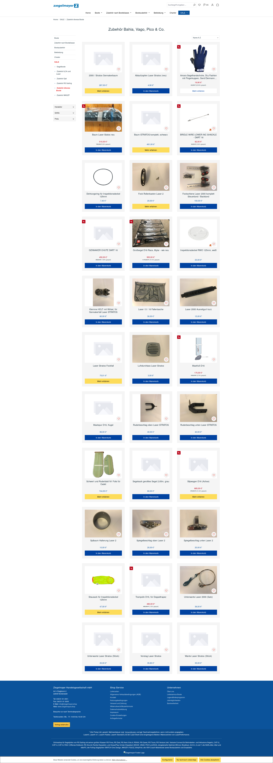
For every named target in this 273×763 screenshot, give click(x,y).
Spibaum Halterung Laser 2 (103, 540)
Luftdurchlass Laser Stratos (151, 365)
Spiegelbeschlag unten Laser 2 (198, 540)
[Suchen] (194, 5)
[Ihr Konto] (212, 5)
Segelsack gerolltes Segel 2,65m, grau (151, 481)
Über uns (170, 691)
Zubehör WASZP (63, 95)
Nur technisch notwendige (186, 760)
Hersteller (58, 107)
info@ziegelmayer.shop (68, 704)
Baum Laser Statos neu (103, 134)
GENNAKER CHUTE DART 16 (103, 250)
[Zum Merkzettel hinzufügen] (118, 69)
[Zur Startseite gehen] (94, 6)
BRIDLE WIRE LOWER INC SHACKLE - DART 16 (198, 136)
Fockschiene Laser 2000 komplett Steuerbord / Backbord (198, 195)
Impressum (114, 712)
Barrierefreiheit (172, 703)
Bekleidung (58, 52)
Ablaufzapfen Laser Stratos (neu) (151, 75)
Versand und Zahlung (118, 703)
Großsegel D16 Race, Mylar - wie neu (151, 250)
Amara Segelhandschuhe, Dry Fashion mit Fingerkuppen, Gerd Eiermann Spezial (198, 77)
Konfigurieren (167, 760)
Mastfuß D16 (198, 365)
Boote (56, 38)
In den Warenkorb (150, 90)
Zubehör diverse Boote (63, 89)
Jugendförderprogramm (176, 697)
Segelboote (60, 66)
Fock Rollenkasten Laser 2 (150, 193)
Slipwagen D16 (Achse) (198, 481)
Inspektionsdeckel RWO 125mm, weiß (198, 250)
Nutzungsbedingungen (118, 700)
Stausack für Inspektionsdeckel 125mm (103, 598)
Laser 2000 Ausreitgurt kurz (198, 309)
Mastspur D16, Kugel (103, 425)
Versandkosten (130, 732)
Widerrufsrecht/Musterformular (121, 706)
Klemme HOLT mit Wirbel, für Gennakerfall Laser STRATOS (103, 310)
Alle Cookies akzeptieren (209, 760)
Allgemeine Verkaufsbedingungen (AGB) (125, 694)
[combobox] (179, 5)
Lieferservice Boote (174, 694)
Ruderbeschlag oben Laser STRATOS (151, 425)
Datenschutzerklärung (118, 709)
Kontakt (113, 697)
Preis (57, 119)
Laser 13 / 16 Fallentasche (150, 309)
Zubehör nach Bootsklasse (64, 43)
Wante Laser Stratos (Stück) (198, 656)
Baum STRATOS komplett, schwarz (151, 134)
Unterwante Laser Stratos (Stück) (103, 656)
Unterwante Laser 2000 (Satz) (198, 596)
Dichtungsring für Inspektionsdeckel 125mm (103, 195)
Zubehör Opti (61, 78)
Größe (57, 113)
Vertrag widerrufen (62, 724)
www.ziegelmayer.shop (66, 706)
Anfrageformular (116, 718)
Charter (57, 57)
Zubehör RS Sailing (64, 83)
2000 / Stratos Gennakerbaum (103, 75)
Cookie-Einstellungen (118, 715)
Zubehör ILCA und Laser (63, 72)
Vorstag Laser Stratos (151, 656)
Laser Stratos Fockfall (103, 365)
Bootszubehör (59, 47)
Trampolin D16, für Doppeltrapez (151, 596)
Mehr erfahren (103, 90)
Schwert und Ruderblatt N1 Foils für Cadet (103, 482)
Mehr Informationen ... (119, 760)
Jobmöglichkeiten (173, 700)
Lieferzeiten (114, 691)
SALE (56, 62)
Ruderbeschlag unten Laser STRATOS (198, 425)
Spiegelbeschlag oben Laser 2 (151, 540)
